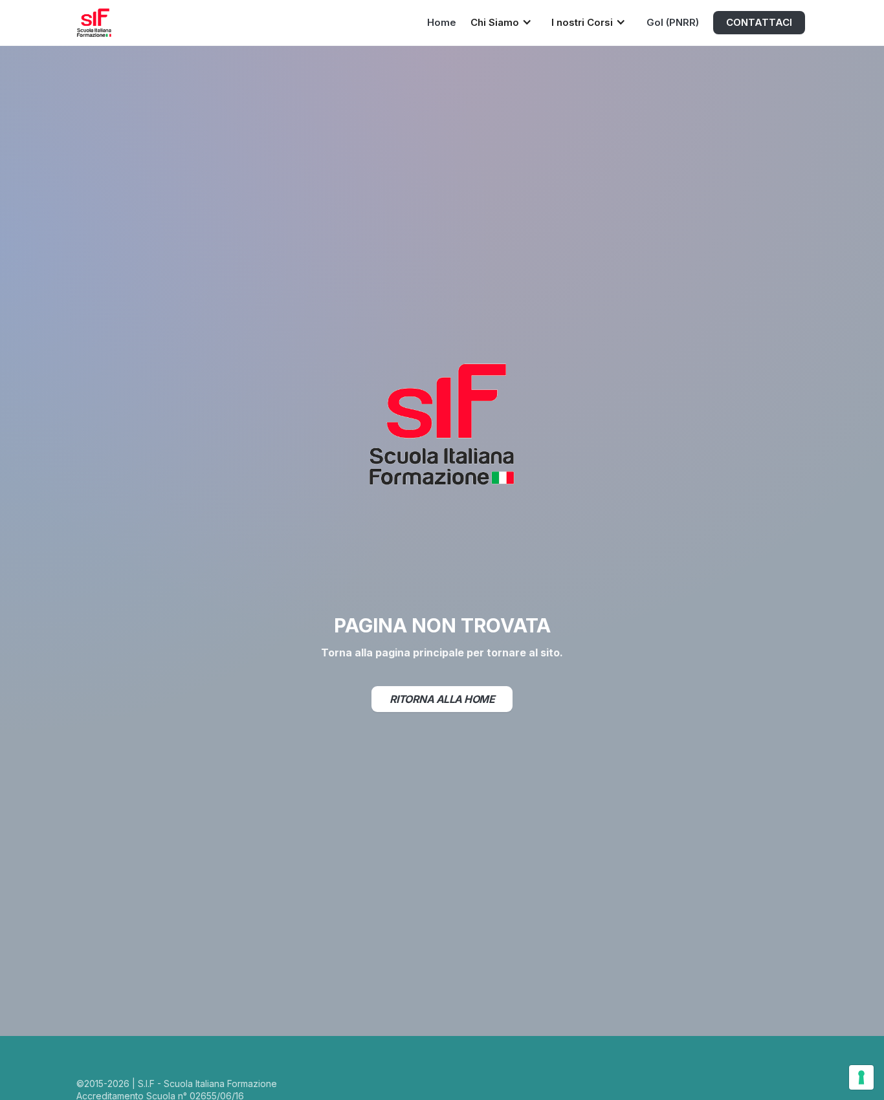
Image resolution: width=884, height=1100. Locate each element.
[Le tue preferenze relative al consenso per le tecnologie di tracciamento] (861, 1077)
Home (441, 22)
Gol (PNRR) (672, 22)
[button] (504, 21)
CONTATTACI (759, 22)
